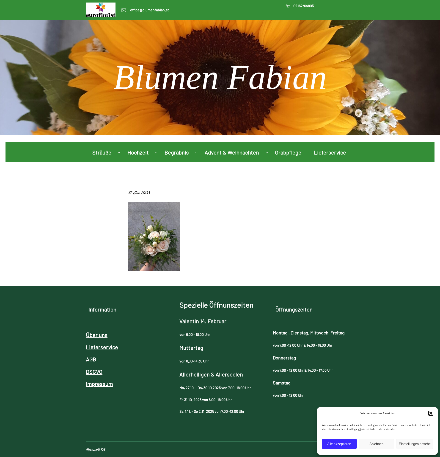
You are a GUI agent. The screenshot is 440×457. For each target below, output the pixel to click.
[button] (431, 413)
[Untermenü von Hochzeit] (156, 152)
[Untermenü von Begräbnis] (196, 152)
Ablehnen (376, 444)
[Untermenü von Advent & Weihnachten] (267, 152)
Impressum (99, 383)
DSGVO (94, 371)
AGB (91, 359)
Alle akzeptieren (339, 444)
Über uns (96, 334)
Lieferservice (102, 347)
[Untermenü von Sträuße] (119, 152)
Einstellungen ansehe (415, 444)
